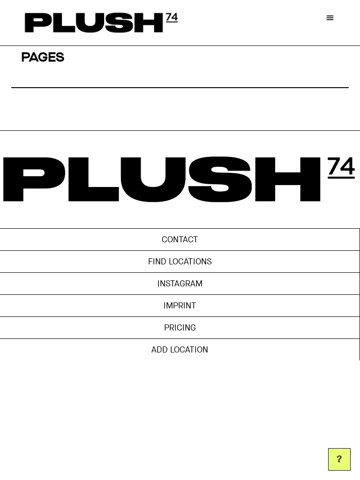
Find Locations (180, 261)
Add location (179, 349)
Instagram (180, 283)
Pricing (180, 327)
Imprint (180, 305)
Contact (180, 239)
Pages (42, 58)
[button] (330, 17)
